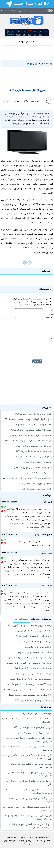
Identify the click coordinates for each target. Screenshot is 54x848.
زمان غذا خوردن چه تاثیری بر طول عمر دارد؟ (32, 732)
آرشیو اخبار (30, 63)
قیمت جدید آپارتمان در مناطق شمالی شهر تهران (30, 435)
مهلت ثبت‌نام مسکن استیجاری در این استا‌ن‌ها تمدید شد (26, 478)
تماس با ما (5, 10)
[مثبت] (2, 507)
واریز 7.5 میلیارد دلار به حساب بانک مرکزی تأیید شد (28, 684)
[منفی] (2, 510)
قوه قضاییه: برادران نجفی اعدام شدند (35, 713)
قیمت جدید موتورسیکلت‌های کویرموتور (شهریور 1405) (27, 689)
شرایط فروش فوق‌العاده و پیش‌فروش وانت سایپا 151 (28, 419)
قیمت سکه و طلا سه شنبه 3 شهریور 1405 (33, 668)
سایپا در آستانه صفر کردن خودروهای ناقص (32, 467)
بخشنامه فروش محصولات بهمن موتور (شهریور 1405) (28, 625)
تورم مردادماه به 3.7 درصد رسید (37, 472)
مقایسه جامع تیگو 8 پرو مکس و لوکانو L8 (33, 424)
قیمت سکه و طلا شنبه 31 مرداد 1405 (34, 641)
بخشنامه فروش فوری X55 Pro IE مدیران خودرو (30, 679)
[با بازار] (26, 32)
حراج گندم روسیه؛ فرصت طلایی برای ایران (33, 456)
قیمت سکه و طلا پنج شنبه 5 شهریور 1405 (33, 414)
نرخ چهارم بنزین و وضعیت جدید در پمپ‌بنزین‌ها (30, 695)
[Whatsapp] (29, 264)
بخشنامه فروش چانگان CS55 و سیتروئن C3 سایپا (29, 657)
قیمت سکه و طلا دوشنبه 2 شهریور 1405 (33, 636)
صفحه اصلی (23, 10)
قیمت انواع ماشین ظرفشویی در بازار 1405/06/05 (29, 430)
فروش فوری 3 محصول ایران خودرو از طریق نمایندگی (28, 663)
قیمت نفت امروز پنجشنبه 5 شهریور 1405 (33, 451)
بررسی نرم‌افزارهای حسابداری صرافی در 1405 (31, 727)
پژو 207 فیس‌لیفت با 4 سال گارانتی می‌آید (33, 631)
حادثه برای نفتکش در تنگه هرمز (37, 462)
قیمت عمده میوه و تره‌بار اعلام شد (36, 489)
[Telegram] (25, 264)
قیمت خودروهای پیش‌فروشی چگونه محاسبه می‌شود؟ (28, 440)
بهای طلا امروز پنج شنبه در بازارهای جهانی (33, 446)
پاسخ (44, 502)
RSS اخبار (46, 63)
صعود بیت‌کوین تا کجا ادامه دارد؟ (36, 483)
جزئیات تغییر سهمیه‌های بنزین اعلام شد (34, 652)
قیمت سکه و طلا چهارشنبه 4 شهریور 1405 (33, 673)
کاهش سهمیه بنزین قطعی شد (38, 647)
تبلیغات (14, 10)
